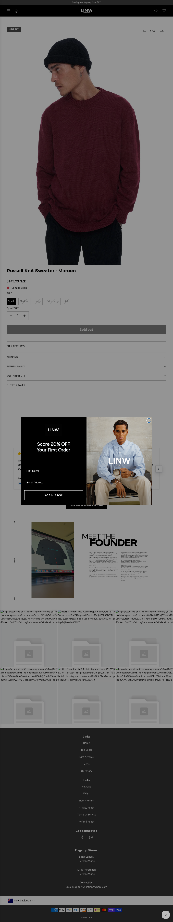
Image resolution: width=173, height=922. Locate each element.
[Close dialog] (149, 420)
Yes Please (53, 495)
